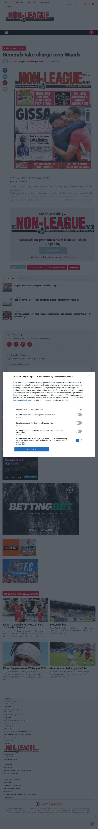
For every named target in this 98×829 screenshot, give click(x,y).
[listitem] (49, 409)
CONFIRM (31, 449)
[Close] (90, 377)
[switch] (79, 414)
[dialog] (49, 414)
